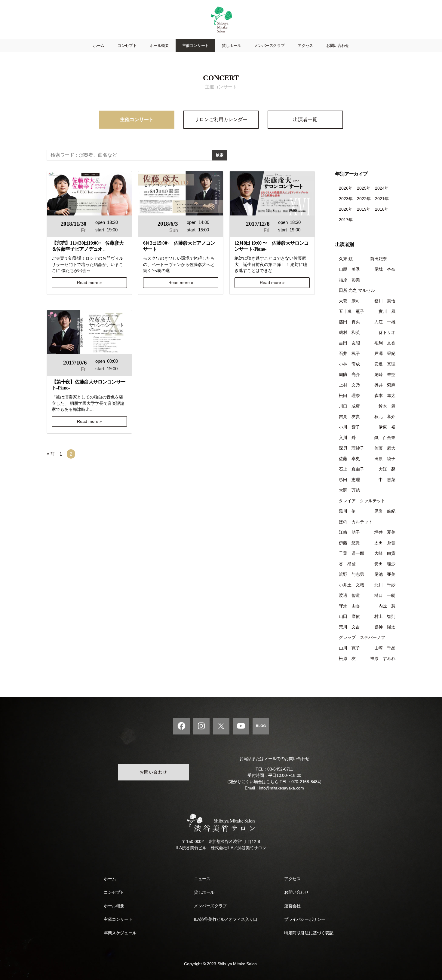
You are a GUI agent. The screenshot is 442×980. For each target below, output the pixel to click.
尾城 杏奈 (384, 269)
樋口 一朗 (384, 595)
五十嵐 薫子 (351, 311)
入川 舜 (347, 437)
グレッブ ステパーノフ (362, 637)
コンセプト (127, 45)
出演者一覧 (305, 119)
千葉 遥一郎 (351, 553)
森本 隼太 (384, 395)
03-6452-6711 (280, 769)
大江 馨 (387, 469)
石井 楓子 (349, 353)
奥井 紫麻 (384, 385)
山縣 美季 (349, 269)
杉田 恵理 (349, 479)
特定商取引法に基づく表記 (308, 932)
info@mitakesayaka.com (281, 788)
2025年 (364, 188)
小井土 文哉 (351, 584)
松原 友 (347, 658)
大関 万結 (349, 490)
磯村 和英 (349, 332)
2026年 (346, 188)
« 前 (51, 453)
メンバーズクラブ (269, 45)
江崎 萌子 (349, 532)
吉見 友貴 (349, 416)
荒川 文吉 (349, 626)
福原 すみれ (382, 658)
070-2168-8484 (305, 781)
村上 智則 (384, 616)
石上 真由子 (351, 469)
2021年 (382, 198)
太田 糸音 (384, 542)
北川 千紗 (384, 584)
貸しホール (231, 45)
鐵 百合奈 (384, 437)
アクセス (305, 45)
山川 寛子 (349, 648)
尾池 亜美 (384, 574)
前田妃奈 (382, 258)
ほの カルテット (356, 521)
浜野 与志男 (351, 574)
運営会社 (292, 905)
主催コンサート (195, 45)
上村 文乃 (349, 385)
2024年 (382, 188)
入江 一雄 (384, 321)
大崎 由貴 (384, 553)
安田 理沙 (384, 563)
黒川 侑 (347, 511)
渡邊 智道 (349, 595)
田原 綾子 (384, 458)
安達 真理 (384, 364)
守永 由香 (349, 605)
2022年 (364, 198)
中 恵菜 (387, 479)
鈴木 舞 (387, 406)
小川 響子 (349, 427)
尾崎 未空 (384, 374)
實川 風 (387, 311)
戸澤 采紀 (384, 353)
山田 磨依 (349, 616)
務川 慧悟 (384, 300)
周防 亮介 (349, 374)
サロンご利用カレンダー (221, 119)
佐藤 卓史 (349, 458)
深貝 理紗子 (351, 448)
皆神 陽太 (384, 626)
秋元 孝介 (384, 416)
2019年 (364, 209)
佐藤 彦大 (384, 448)
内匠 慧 (387, 605)
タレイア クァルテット (362, 500)
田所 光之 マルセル (357, 290)
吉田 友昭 (349, 342)
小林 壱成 (349, 364)
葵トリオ (387, 332)
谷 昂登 (347, 563)
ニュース (202, 878)
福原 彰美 (349, 279)
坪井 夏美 (384, 532)
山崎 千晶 (384, 648)
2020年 (346, 209)
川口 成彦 (349, 406)
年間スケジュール (120, 932)
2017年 (346, 219)
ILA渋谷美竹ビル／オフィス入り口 (225, 919)
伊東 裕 (387, 427)
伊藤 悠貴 (349, 542)
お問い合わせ (337, 45)
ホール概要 (159, 45)
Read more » (89, 282)
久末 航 (346, 258)
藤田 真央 (349, 321)
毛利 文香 (384, 342)
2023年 (346, 198)
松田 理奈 (349, 395)
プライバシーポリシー (304, 919)
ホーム (98, 45)
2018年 (382, 209)
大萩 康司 (349, 300)
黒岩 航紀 (384, 511)
